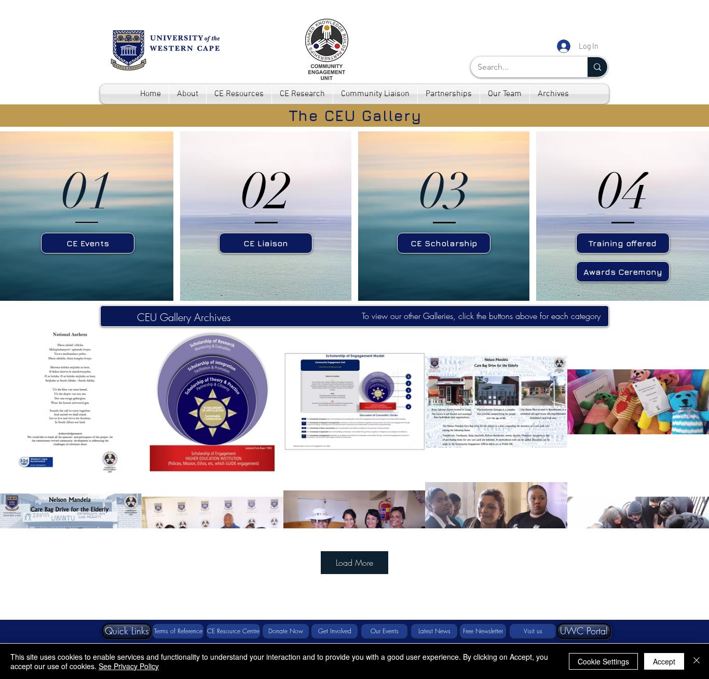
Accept (664, 661)
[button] (127, 631)
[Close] (696, 661)
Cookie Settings (603, 661)
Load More (354, 562)
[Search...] (597, 67)
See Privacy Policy (129, 666)
